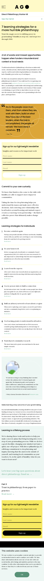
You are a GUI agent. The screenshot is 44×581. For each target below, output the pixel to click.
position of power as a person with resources (26, 83)
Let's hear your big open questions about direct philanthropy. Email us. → (21, 472)
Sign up (22, 175)
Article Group (22, 7)
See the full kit (8, 19)
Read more (7, 241)
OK (22, 575)
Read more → (8, 494)
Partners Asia (34, 394)
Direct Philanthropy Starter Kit (15, 14)
